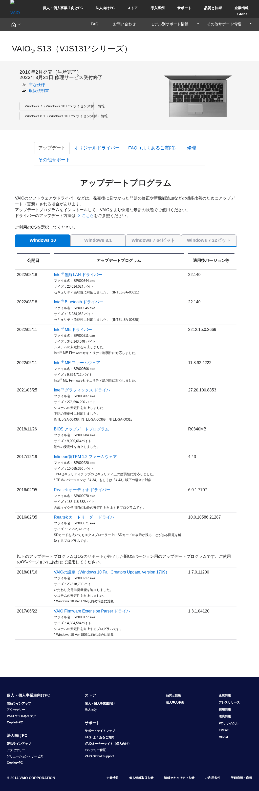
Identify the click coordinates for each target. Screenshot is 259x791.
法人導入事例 (175, 702)
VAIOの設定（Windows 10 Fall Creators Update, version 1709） (111, 572)
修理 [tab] (191, 147)
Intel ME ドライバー (73, 329)
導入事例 (157, 8)
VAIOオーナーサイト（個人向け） (108, 743)
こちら (88, 215)
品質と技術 (213, 8)
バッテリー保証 (95, 750)
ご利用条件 (212, 778)
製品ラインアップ (19, 703)
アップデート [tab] (52, 147)
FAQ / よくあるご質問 (99, 737)
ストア (132, 8)
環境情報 (225, 716)
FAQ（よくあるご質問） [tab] (153, 147)
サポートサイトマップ (100, 731)
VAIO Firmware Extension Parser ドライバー (94, 611)
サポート (184, 8)
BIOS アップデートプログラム (81, 429)
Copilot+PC (15, 722)
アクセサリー (16, 709)
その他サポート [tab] (54, 159)
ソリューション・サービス (25, 756)
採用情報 (225, 709)
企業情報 (241, 8)
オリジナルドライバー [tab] (97, 147)
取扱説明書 (39, 90)
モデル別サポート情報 (175, 24)
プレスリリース (229, 702)
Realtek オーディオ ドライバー (82, 490)
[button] (16, 24)
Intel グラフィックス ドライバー (84, 390)
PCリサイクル (228, 723)
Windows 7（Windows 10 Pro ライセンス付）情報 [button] (59, 106)
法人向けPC (105, 8)
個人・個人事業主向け (100, 703)
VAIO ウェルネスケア (21, 716)
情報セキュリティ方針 (179, 778)
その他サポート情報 (229, 24)
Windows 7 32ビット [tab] (209, 240)
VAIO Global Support (99, 756)
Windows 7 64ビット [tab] (153, 240)
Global (243, 14)
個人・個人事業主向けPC (63, 8)
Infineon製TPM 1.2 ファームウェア (85, 456)
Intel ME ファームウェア (77, 363)
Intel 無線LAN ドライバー (78, 274)
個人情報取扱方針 (141, 778)
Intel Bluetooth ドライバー (78, 302)
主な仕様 (37, 85)
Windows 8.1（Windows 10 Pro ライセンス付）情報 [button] (59, 116)
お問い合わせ (126, 24)
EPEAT (224, 730)
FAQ (96, 24)
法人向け (91, 709)
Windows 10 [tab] (43, 240)
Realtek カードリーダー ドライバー (86, 517)
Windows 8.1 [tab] (98, 240)
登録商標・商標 (241, 778)
